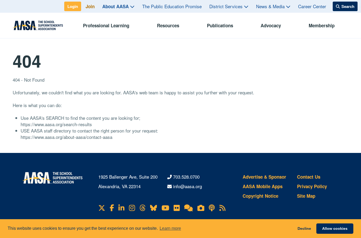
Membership (322, 25)
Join (90, 6)
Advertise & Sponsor (264, 177)
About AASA (116, 6)
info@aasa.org (187, 186)
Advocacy (271, 25)
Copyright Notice (260, 196)
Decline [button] (304, 228)
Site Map (306, 196)
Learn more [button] (170, 228)
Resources (168, 25)
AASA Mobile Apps (263, 186)
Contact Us (308, 177)
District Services (226, 6)
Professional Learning (106, 25)
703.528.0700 (186, 176)
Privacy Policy (312, 186)
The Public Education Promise (172, 6)
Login (72, 6)
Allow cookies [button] (335, 228)
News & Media (271, 6)
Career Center (312, 6)
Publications (220, 25)
